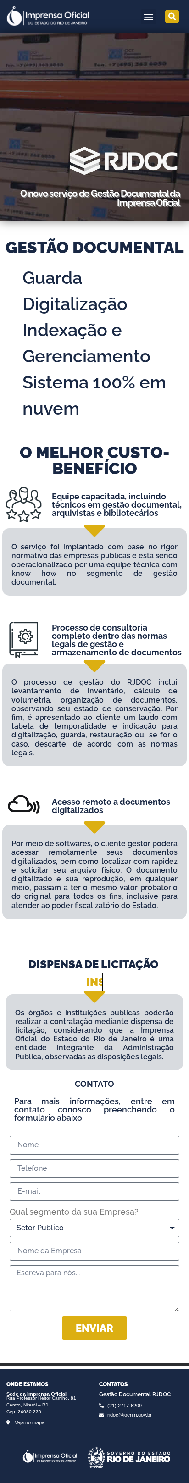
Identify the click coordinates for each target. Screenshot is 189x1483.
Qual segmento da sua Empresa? (74, 1212)
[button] (148, 16)
